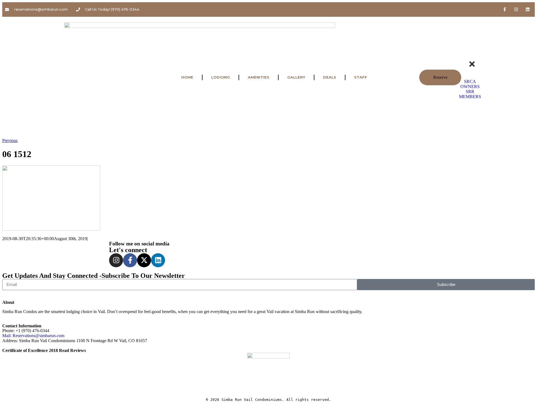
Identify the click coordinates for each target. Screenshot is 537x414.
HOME (187, 77)
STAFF (360, 77)
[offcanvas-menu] (470, 55)
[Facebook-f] (505, 9)
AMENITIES (258, 77)
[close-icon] (472, 66)
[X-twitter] (144, 260)
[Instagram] (516, 9)
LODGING (220, 77)
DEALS (329, 77)
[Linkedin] (528, 9)
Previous (10, 140)
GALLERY (296, 77)
